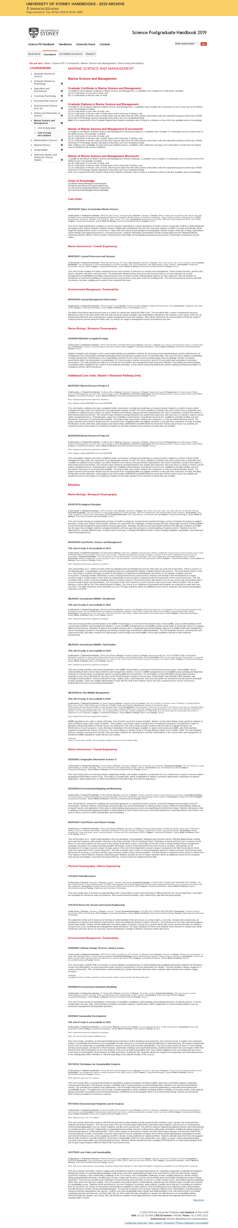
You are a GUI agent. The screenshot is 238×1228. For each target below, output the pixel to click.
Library (158, 1223)
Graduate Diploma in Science (44, 75)
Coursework (73, 63)
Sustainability (41, 150)
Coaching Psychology (45, 96)
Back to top (199, 1200)
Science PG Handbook (41, 44)
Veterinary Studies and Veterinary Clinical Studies (45, 157)
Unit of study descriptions (44, 134)
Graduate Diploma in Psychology (44, 82)
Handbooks (65, 44)
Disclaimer (169, 1223)
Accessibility (202, 1223)
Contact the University (136, 1223)
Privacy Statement (185, 1223)
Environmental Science (45, 101)
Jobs (151, 1223)
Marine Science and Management (98, 63)
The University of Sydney (47, 33)
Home (47, 63)
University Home (85, 44)
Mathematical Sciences (45, 140)
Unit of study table (47, 128)
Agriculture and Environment (41, 90)
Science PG (58, 63)
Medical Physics (42, 145)
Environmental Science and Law (45, 107)
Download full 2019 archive (44, 8)
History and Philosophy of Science (47, 114)
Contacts (105, 44)
